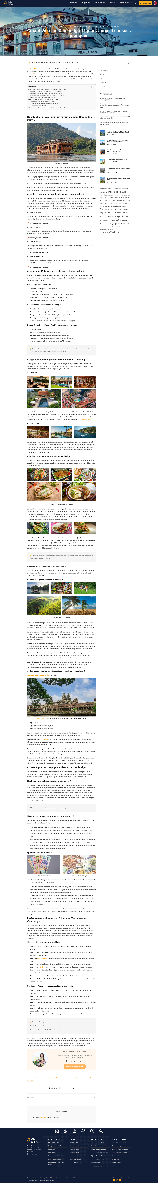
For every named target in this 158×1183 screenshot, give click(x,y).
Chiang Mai (102, 192)
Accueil (29, 62)
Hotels (105, 200)
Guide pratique (100, 3)
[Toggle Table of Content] (92, 86)
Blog (111, 3)
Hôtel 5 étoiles (104, 203)
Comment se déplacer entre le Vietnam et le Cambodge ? (47, 93)
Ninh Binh (107, 206)
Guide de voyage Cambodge (120, 1149)
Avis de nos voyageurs (54, 1159)
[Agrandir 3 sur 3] (93, 428)
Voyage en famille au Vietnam (106, 229)
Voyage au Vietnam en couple (106, 226)
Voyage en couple (74, 1152)
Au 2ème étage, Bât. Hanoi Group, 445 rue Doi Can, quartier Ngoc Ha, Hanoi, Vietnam (36, 1147)
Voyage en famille (116, 226)
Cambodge (87, 26)
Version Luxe (103, 217)
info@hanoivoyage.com (35, 1152)
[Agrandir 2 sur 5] (70, 378)
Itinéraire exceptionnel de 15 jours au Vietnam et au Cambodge (47, 108)
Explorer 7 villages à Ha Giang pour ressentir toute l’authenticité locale (114, 112)
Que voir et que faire (109, 209)
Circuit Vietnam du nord (97, 1159)
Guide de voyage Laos (118, 1146)
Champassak (125, 188)
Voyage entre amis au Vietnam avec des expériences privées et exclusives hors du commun (118, 132)
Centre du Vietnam (117, 188)
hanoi (111, 197)
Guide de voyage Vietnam (119, 1142)
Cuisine (101, 195)
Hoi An (42, 967)
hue (109, 200)
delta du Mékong (56, 74)
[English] (154, 3)
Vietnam (116, 26)
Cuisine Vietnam (109, 195)
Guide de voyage (124, 195)
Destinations (73, 3)
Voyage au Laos (104, 224)
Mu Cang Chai (126, 203)
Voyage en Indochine (96, 1162)
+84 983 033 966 (33, 1154)
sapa (126, 209)
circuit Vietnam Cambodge (38, 69)
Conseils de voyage (98, 26)
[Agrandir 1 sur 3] (47, 428)
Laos (101, 78)
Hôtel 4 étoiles (126, 200)
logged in (43, 1117)
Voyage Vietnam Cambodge (98, 1149)
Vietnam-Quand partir (104, 220)
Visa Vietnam (115, 1159)
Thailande (103, 86)
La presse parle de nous (54, 1156)
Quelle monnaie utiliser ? (39, 105)
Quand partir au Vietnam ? (119, 1156)
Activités (75, 26)
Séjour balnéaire (74, 1162)
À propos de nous (124, 3)
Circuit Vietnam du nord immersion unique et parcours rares (117, 150)
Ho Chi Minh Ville (125, 197)
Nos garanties (52, 1149)
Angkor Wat (41, 718)
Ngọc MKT (60, 26)
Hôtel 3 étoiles (116, 200)
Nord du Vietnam (116, 206)
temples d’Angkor (33, 74)
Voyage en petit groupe (97, 1166)
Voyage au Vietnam (119, 223)
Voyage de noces (74, 1149)
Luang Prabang (118, 203)
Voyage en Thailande (109, 232)
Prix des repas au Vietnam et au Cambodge (44, 97)
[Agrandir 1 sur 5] (47, 378)
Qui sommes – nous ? (54, 1142)
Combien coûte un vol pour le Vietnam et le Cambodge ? (47, 91)
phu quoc (124, 206)
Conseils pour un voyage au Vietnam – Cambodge (44, 99)
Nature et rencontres (75, 1159)
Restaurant (122, 209)
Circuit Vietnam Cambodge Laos (99, 1152)
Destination (109, 26)
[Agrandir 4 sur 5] (58, 391)
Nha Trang (102, 206)
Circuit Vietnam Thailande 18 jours (117, 159)
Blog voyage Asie (117, 1162)
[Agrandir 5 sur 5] (93, 391)
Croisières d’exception (76, 1156)
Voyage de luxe (74, 1142)
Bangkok (102, 188)
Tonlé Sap (44, 739)
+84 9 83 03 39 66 (76, 1061)
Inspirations (86, 3)
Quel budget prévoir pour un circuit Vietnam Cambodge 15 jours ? (48, 89)
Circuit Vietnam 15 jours (97, 1142)
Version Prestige (114, 217)
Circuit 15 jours (39, 1077)
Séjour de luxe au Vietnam (98, 1156)
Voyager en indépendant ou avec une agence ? (45, 103)
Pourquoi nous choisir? (54, 1146)
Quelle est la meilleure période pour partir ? (43, 101)
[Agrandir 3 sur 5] (93, 378)
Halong (106, 197)
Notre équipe (51, 1152)
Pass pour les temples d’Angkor (38, 675)
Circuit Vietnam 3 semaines (98, 1146)
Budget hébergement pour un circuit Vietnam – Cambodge (48, 95)
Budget (81, 26)
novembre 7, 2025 (47, 26)
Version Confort (121, 213)
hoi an (101, 200)
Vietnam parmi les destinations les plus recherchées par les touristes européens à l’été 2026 (114, 105)
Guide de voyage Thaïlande (119, 1152)
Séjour (103, 213)
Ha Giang (102, 197)
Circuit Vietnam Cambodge (53, 1077)
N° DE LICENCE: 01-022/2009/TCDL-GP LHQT (41, 1180)
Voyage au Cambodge (81, 1077)
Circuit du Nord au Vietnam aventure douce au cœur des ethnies (117, 141)
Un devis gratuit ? (145, 3)
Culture (116, 195)
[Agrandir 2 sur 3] (70, 428)
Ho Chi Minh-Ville (84, 419)
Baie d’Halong (42, 958)
